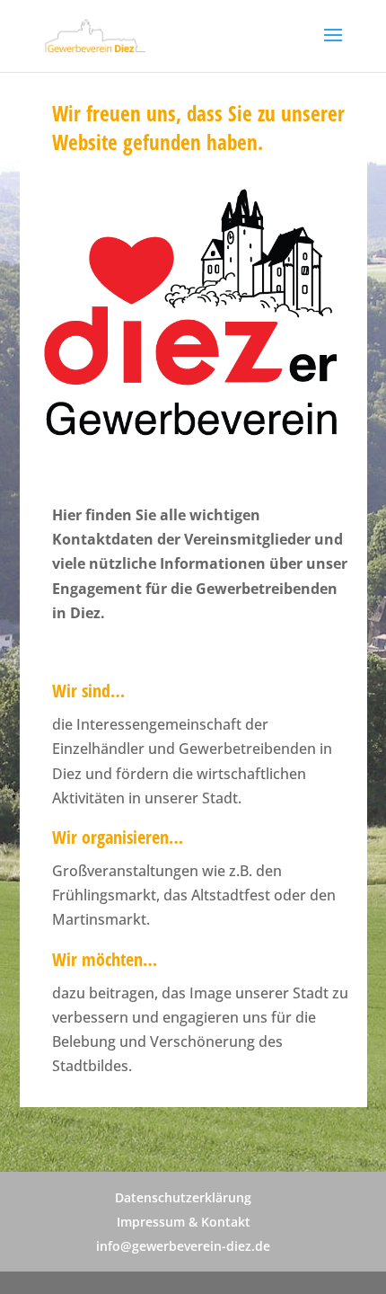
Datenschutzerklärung (183, 1197)
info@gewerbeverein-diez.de (183, 1245)
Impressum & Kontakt (183, 1221)
